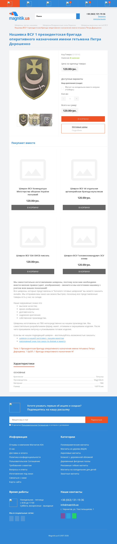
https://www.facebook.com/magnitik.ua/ (11, 518)
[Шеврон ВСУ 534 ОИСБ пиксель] (33, 236)
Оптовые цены (79, 127)
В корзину (83, 119)
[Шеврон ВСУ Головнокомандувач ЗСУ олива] (84, 236)
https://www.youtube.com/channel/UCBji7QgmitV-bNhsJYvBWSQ (17, 518)
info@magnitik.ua (70, 504)
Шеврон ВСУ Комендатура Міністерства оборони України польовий (33, 191)
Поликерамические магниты (75, 444)
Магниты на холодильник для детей (78, 469)
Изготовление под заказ (21, 473)
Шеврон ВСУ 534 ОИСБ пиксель (32, 255)
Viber (63, 515)
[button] (48, 3)
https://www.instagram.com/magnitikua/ (23, 518)
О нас (12, 448)
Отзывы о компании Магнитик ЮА (26, 444)
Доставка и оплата (18, 453)
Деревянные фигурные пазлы (75, 461)
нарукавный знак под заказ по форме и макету (42, 341)
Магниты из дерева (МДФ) (74, 448)
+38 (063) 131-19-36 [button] (72, 500)
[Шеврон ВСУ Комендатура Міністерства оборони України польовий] (33, 169)
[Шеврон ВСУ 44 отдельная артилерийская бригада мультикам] (84, 169)
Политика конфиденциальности (25, 457)
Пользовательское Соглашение (35, 425)
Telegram (68, 515)
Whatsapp (74, 515)
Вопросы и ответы (18, 469)
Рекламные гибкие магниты (74, 465)
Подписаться (96, 420)
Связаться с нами (18, 477)
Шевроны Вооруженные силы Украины (59, 25)
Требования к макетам (20, 465)
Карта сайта (15, 482)
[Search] (78, 16)
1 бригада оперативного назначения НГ (54, 351)
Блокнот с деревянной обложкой (77, 457)
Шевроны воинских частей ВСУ (94, 25)
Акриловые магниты (71, 453)
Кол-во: (64, 94)
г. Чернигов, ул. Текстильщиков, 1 (77, 509)
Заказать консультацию (99, 17)
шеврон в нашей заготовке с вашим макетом (41, 338)
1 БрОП (29, 351)
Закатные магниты (70, 473)
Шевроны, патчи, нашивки (26, 25)
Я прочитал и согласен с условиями (40, 425)
